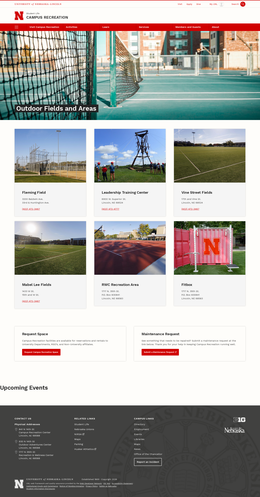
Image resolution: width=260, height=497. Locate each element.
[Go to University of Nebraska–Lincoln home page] (19, 15)
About (215, 27)
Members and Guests (188, 27)
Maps (77, 439)
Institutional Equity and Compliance (42, 486)
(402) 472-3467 (31, 209)
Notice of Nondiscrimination (72, 486)
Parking (78, 444)
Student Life (32, 13)
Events (138, 434)
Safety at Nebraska (107, 486)
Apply (189, 4)
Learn (105, 27)
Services (144, 27)
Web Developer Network (91, 483)
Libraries (139, 439)
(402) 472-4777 (110, 209)
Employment (141, 429)
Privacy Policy (92, 486)
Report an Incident (148, 461)
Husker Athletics (84, 449)
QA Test (106, 483)
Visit (180, 4)
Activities (71, 27)
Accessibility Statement (122, 483)
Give (198, 4)
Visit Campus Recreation (44, 27)
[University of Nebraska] (234, 430)
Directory (139, 424)
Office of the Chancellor (148, 454)
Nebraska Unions (84, 429)
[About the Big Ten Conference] (239, 419)
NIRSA (78, 434)
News (137, 449)
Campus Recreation (47, 17)
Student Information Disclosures (40, 489)
